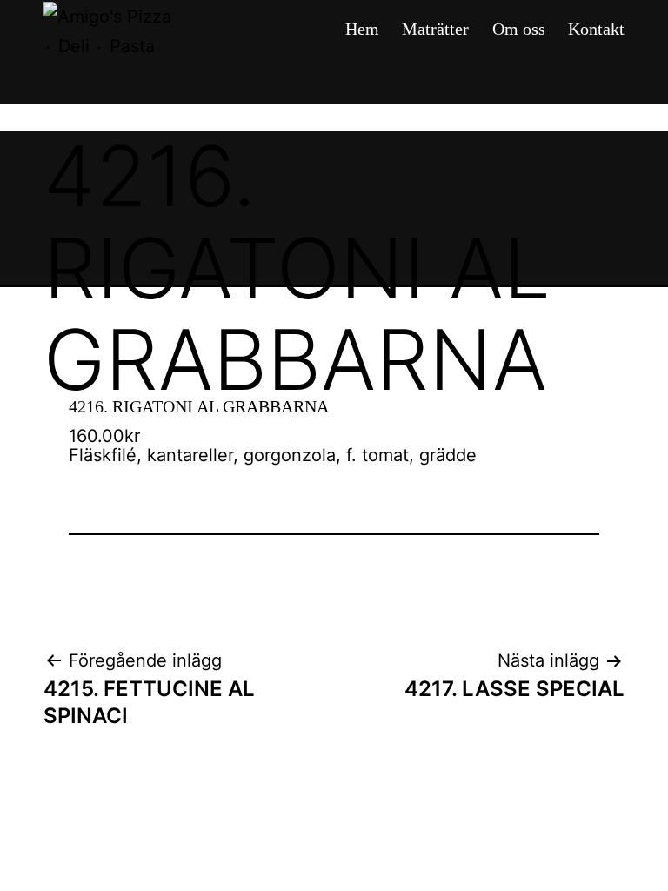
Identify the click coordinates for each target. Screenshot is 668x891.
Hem (362, 28)
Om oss (518, 28)
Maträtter (435, 28)
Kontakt (596, 28)
